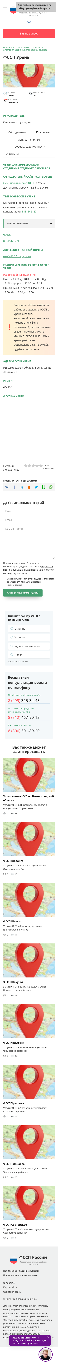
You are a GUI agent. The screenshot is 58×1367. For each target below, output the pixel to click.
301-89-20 (24, 730)
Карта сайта (10, 1287)
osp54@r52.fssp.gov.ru (17, 256)
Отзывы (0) (12, 153)
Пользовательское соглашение (20, 1275)
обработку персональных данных (28, 568)
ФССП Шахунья (13, 982)
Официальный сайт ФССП (19, 183)
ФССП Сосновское (15, 1224)
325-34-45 (24, 700)
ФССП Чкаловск (13, 1042)
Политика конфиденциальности (21, 1270)
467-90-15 (24, 717)
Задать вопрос (29, 33)
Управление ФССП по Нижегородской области (28, 798)
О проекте (9, 1282)
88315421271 (30, 211)
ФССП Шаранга (13, 861)
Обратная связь (12, 1291)
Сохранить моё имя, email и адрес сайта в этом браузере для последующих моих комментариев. (30, 581)
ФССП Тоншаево (14, 1164)
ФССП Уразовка (13, 1103)
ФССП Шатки (12, 921)
